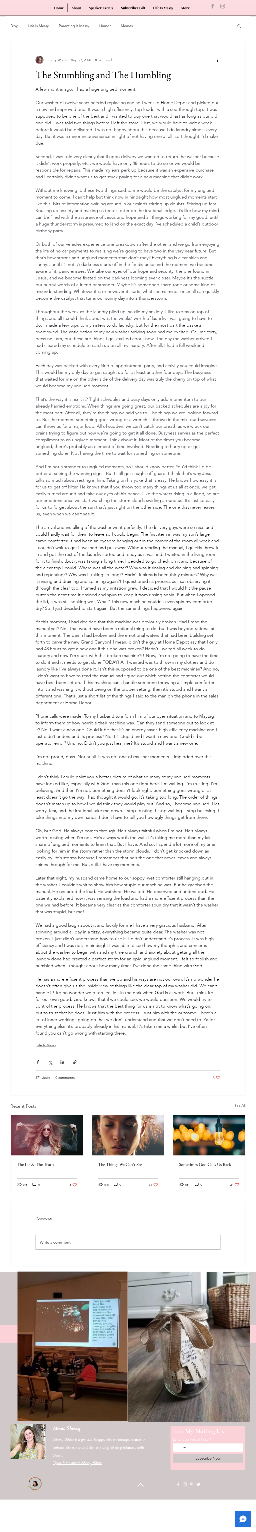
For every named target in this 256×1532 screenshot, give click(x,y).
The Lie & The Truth (35, 1164)
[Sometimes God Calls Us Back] (209, 1135)
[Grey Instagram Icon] (223, 6)
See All (240, 1105)
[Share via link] (74, 1062)
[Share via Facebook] (38, 1062)
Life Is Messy (38, 25)
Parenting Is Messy (74, 25)
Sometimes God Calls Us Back (205, 1164)
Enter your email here (190, 1439)
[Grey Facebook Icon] (213, 6)
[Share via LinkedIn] (62, 1062)
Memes (127, 25)
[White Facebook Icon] (178, 1484)
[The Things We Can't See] (128, 1135)
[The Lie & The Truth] (47, 1135)
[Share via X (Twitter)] (50, 1062)
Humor (105, 25)
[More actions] (217, 60)
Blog (14, 25)
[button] (239, 26)
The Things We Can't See (120, 1164)
